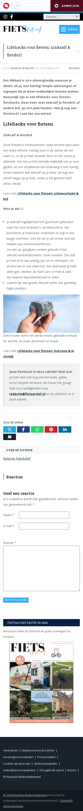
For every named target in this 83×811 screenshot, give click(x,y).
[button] (66, 6)
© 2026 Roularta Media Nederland (25, 795)
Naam (8, 515)
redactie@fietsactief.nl (27, 394)
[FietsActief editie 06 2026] (41, 682)
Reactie (9, 543)
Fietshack (74, 68)
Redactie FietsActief (16, 458)
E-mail (8, 526)
